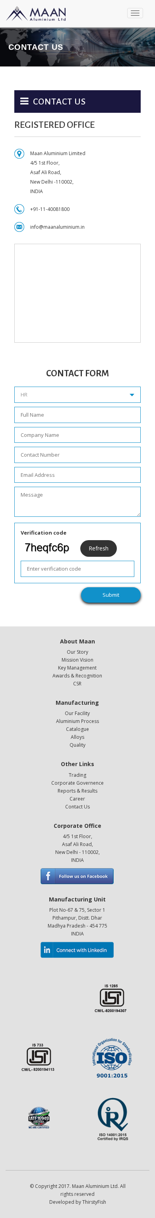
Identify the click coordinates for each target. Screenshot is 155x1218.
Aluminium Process (77, 721)
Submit (111, 594)
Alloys (77, 737)
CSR (77, 683)
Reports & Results (77, 790)
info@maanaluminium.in (57, 227)
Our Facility (77, 713)
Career (77, 798)
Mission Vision (77, 659)
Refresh (98, 548)
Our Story (77, 652)
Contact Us (77, 806)
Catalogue (77, 729)
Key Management (77, 667)
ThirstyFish (94, 1202)
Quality (77, 745)
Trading (77, 775)
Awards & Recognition (77, 675)
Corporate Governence (77, 783)
